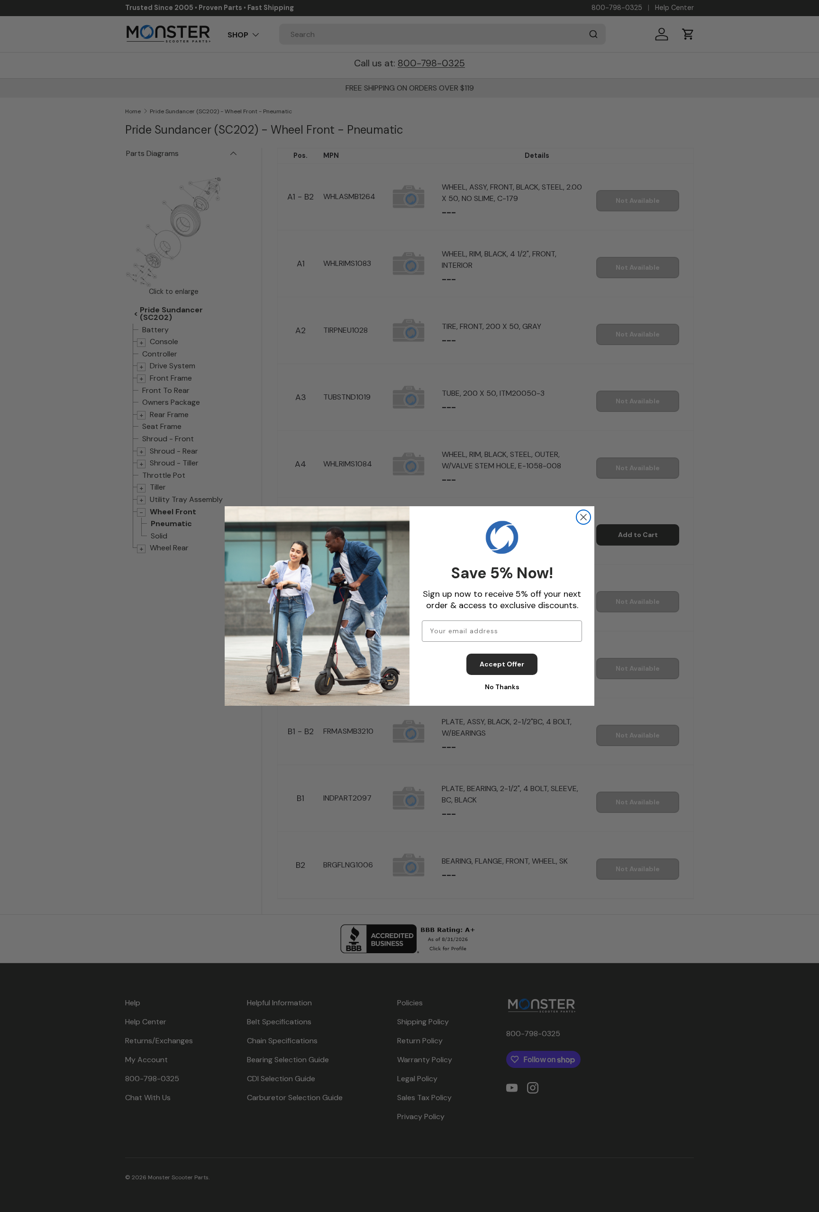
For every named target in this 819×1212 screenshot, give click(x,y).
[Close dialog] (583, 517)
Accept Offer (502, 664)
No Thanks (502, 687)
